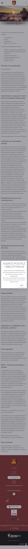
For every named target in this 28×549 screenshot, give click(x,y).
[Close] (25, 262)
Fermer (21, 285)
